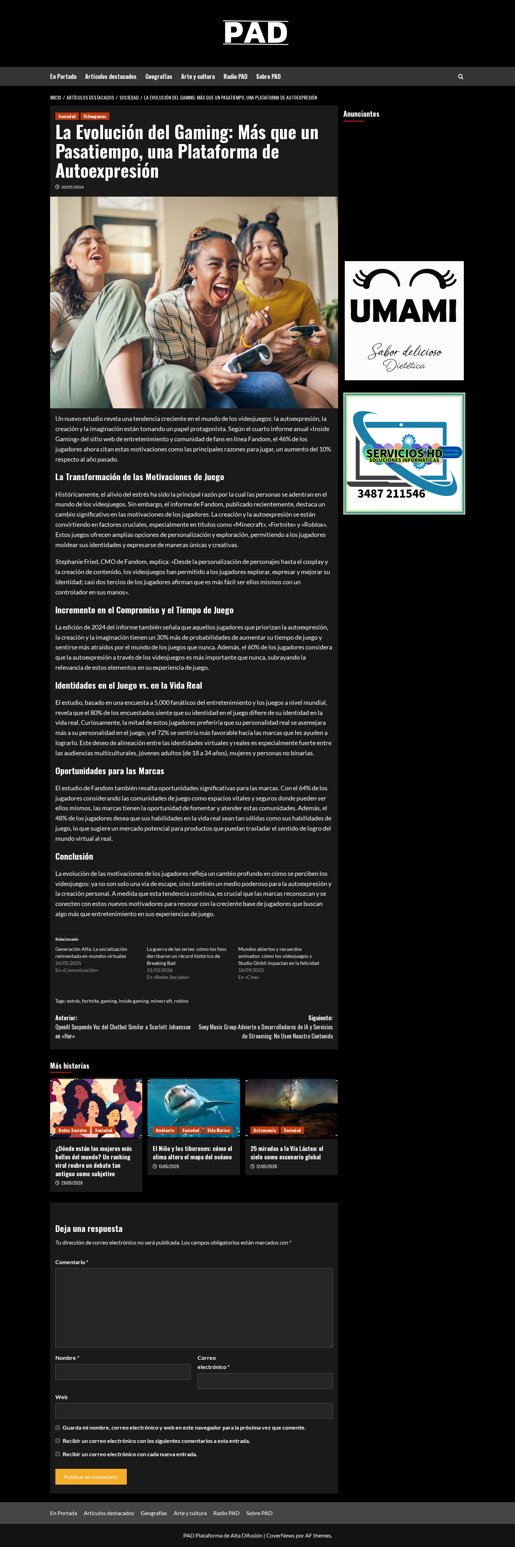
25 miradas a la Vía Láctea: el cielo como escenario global (286, 1152)
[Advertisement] (404, 180)
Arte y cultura (198, 76)
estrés (73, 1001)
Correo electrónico (213, 1362)
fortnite (90, 1001)
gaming (109, 1001)
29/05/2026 (72, 1183)
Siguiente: (266, 1027)
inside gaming (134, 1001)
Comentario (71, 1262)
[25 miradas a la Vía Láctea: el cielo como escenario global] (291, 1108)
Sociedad (67, 116)
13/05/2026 (169, 1166)
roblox (181, 1001)
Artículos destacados (111, 76)
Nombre (67, 1357)
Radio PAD (235, 76)
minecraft (161, 1001)
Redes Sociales (73, 1130)
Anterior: (123, 1027)
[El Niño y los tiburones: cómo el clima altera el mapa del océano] (193, 1108)
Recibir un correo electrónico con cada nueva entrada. (130, 1454)
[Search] (460, 76)
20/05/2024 (72, 187)
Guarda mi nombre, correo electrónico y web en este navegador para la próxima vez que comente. (184, 1427)
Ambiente (165, 1130)
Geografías (158, 76)
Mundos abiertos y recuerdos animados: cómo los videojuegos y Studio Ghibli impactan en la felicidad (278, 956)
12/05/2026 (266, 1166)
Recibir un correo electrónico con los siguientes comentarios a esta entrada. (156, 1440)
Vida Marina (218, 1130)
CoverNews (280, 1535)
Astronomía (265, 1130)
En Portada (63, 76)
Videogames (95, 116)
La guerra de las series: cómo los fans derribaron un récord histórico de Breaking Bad (186, 956)
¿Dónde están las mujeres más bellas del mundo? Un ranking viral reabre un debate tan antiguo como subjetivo (93, 1161)
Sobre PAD (268, 76)
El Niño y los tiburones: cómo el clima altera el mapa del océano (192, 1152)
